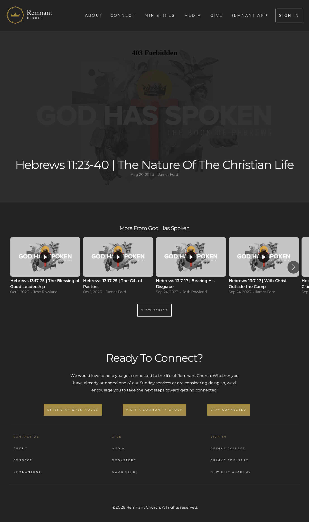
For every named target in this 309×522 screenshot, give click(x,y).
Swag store (125, 472)
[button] (293, 267)
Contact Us (26, 436)
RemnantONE (28, 472)
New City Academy (231, 472)
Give (216, 15)
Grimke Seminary (230, 460)
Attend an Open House (73, 409)
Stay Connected (229, 409)
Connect (124, 15)
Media (193, 15)
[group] (45, 267)
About (94, 15)
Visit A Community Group (154, 409)
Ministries (160, 15)
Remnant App (249, 15)
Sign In (289, 15)
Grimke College (228, 448)
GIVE (117, 436)
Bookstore (124, 460)
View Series (154, 310)
